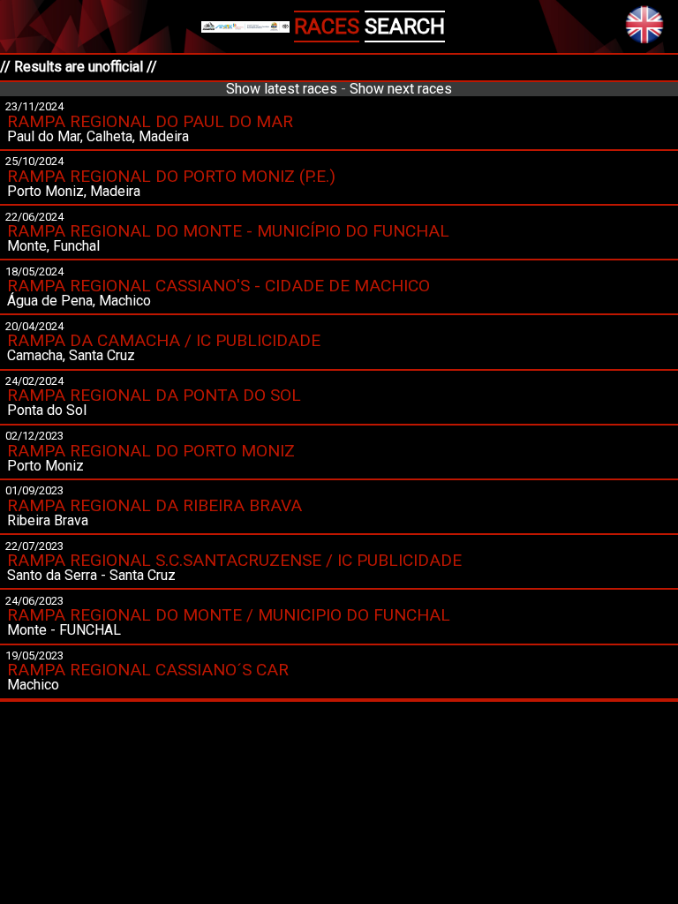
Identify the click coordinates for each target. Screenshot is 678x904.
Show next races (401, 88)
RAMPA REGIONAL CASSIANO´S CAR (148, 669)
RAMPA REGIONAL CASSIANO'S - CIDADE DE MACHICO (218, 285)
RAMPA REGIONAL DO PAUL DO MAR (150, 121)
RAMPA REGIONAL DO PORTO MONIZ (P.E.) (171, 176)
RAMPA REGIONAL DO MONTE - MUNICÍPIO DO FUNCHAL (228, 231)
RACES (326, 26)
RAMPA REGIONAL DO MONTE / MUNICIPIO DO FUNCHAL (228, 615)
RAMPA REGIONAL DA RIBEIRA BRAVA (154, 505)
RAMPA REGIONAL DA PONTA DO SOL (154, 395)
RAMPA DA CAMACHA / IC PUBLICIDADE (163, 340)
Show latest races (281, 88)
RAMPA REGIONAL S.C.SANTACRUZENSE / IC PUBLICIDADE (234, 560)
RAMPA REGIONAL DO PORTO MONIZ (151, 451)
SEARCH (405, 26)
